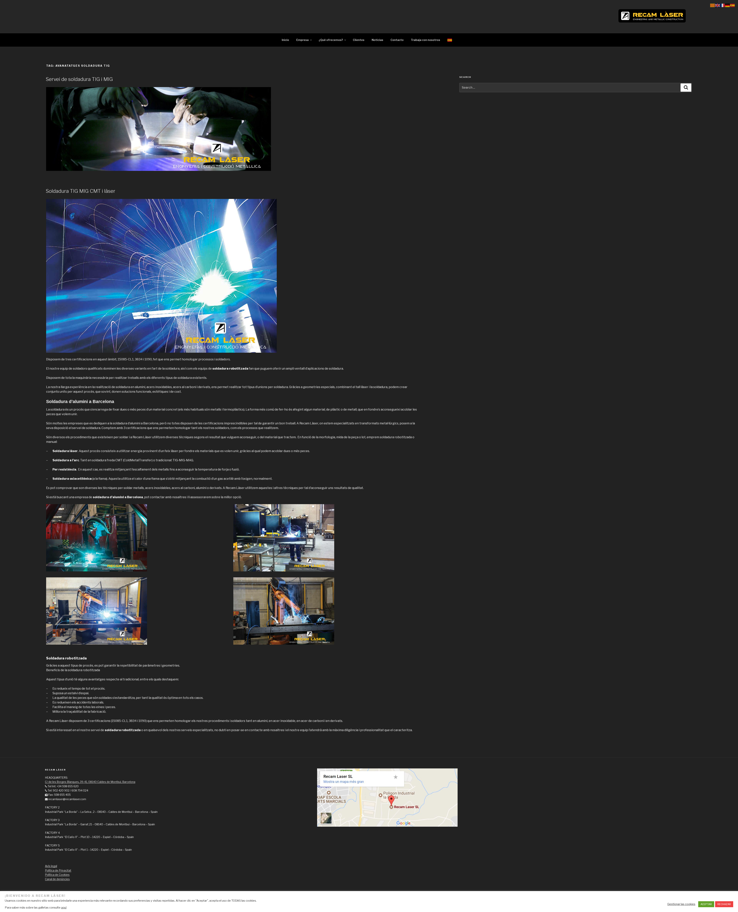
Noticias (377, 40)
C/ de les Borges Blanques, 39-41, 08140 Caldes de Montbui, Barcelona (90, 781)
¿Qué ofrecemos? (331, 40)
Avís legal (51, 866)
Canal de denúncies (57, 879)
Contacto (397, 40)
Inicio (285, 40)
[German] (727, 5)
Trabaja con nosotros (425, 40)
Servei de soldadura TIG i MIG (79, 79)
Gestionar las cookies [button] (681, 904)
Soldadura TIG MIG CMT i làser (80, 191)
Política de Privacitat (58, 870)
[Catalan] (712, 5)
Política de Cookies (57, 874)
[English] (717, 5)
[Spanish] (450, 40)
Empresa (302, 40)
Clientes (358, 40)
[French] (722, 5)
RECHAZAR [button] (724, 904)
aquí (63, 907)
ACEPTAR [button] (706, 904)
